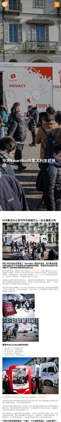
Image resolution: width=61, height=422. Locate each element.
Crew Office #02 (34, 271)
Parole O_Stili (37, 275)
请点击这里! (41, 397)
